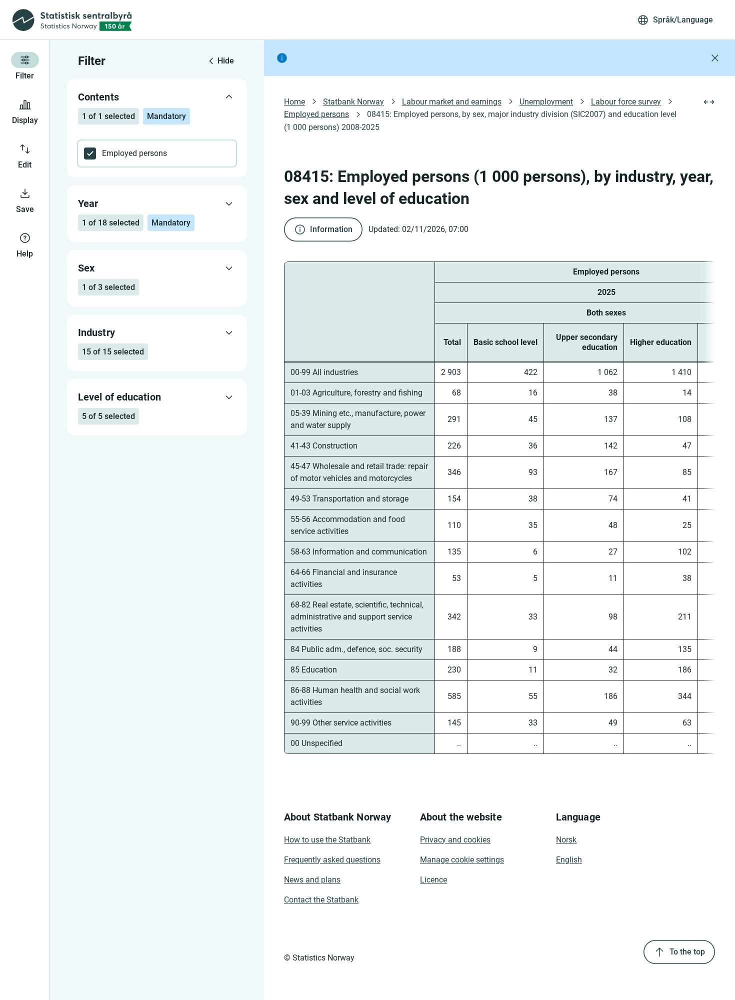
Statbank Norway (353, 101)
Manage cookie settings (462, 859)
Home (294, 101)
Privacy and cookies (455, 839)
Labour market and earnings (452, 101)
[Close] (715, 58)
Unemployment (546, 101)
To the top (687, 951)
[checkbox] (157, 153)
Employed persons (316, 114)
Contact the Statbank (321, 899)
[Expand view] (709, 102)
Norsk (566, 839)
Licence (433, 879)
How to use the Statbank (327, 839)
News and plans (312, 879)
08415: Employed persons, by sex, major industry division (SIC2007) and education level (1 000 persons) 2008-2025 (481, 121)
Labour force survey (626, 101)
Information (331, 229)
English (569, 859)
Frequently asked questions (332, 859)
